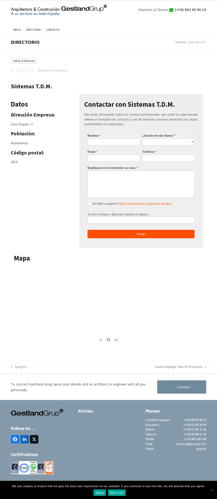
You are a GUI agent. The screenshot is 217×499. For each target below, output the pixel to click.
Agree (100, 492)
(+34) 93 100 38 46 (195, 425)
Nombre (94, 135)
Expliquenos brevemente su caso (113, 167)
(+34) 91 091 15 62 (195, 429)
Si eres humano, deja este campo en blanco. (118, 214)
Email (92, 151)
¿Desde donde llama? (159, 135)
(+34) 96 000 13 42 (195, 434)
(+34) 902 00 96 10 (195, 420)
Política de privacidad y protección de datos (145, 203)
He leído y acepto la (132, 203)
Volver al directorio (24, 61)
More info (117, 492)
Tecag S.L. (19, 367)
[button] (100, 339)
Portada (180, 42)
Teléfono (149, 151)
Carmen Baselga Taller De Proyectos (178, 367)
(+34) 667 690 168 (195, 439)
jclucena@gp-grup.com (191, 444)
